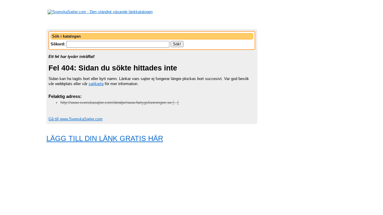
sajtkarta (96, 84)
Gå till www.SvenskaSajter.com (75, 119)
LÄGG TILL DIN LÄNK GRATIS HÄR (104, 138)
